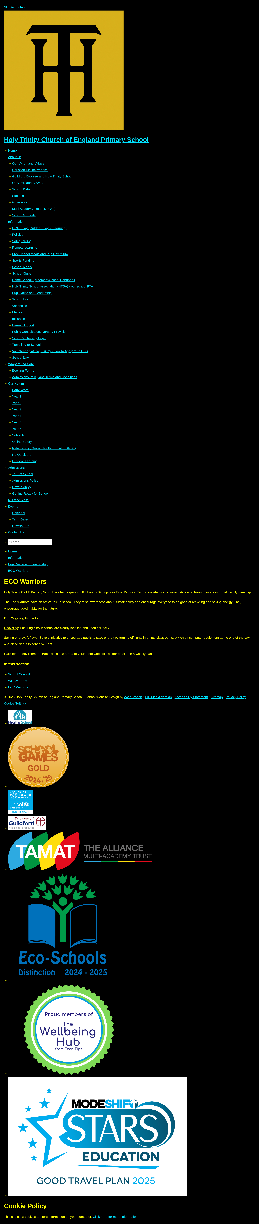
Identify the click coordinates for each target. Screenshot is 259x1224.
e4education (133, 697)
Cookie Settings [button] (15, 703)
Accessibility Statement (191, 697)
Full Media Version (158, 697)
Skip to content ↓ (16, 7)
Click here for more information (115, 1217)
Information (16, 558)
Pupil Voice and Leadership (28, 564)
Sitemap (217, 697)
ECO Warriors (18, 570)
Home (12, 551)
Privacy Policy (236, 697)
